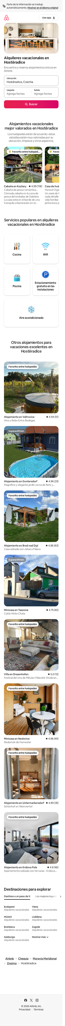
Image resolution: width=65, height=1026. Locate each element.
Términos (39, 1009)
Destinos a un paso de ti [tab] (17, 896)
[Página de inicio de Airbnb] (6, 17)
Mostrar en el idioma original (43, 7)
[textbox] (17, 94)
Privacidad (24, 1009)
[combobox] (31, 82)
